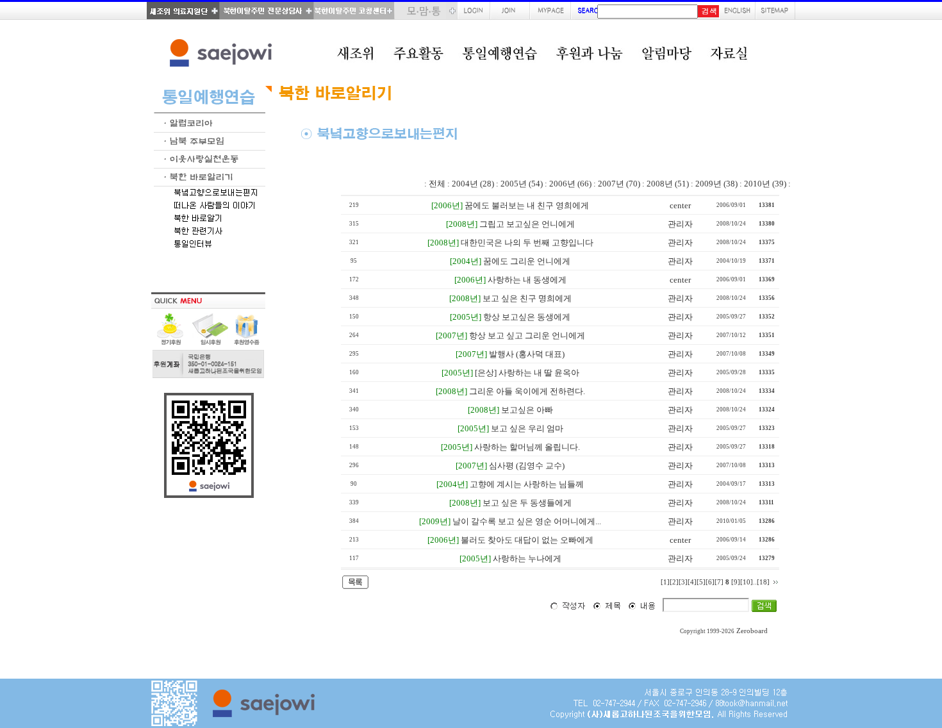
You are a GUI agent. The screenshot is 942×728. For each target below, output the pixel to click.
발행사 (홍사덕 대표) (527, 354)
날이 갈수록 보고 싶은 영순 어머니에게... (526, 521)
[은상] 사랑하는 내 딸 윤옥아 (527, 372)
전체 (437, 183)
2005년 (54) (521, 183)
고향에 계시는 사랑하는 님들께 (527, 484)
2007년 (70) (619, 183)
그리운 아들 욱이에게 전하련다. (527, 391)
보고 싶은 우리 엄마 (527, 428)
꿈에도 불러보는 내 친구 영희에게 (527, 205)
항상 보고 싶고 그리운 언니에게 (527, 335)
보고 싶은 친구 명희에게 (527, 298)
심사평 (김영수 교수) (527, 465)
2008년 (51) (668, 183)
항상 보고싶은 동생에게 (526, 317)
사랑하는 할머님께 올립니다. (527, 447)
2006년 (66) (570, 183)
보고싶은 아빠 (527, 410)
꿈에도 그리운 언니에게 (526, 261)
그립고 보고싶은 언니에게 (527, 224)
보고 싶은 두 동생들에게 (527, 503)
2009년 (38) (716, 183)
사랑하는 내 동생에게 (527, 280)
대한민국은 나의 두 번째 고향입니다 (527, 242)
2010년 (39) (765, 183)
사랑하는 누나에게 (527, 558)
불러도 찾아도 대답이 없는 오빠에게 (527, 540)
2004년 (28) (473, 183)
